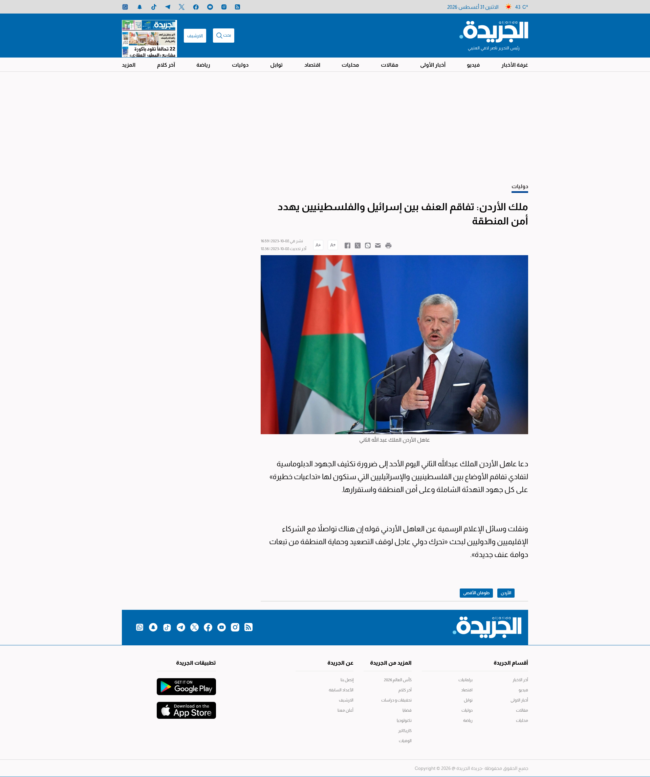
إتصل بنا (347, 680)
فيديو (473, 65)
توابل (276, 65)
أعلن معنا (345, 710)
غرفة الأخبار (514, 65)
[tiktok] (154, 7)
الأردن (506, 593)
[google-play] (186, 683)
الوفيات (405, 740)
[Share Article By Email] (378, 245)
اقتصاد (312, 65)
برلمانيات (465, 680)
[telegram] (167, 7)
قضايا (407, 710)
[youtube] (210, 7)
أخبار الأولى (433, 65)
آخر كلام (166, 65)
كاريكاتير (405, 730)
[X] (182, 7)
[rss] (237, 7)
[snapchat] (140, 7)
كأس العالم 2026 (398, 680)
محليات (350, 65)
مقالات (389, 65)
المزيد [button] (128, 65)
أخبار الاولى (519, 700)
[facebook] (196, 7)
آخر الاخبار (520, 680)
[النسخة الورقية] (149, 35)
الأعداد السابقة (341, 690)
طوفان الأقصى (476, 593)
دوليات (240, 65)
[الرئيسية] (493, 31)
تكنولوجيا (404, 720)
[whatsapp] (125, 7)
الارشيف (195, 35)
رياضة (203, 65)
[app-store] (186, 707)
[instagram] (223, 7)
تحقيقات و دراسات (396, 700)
